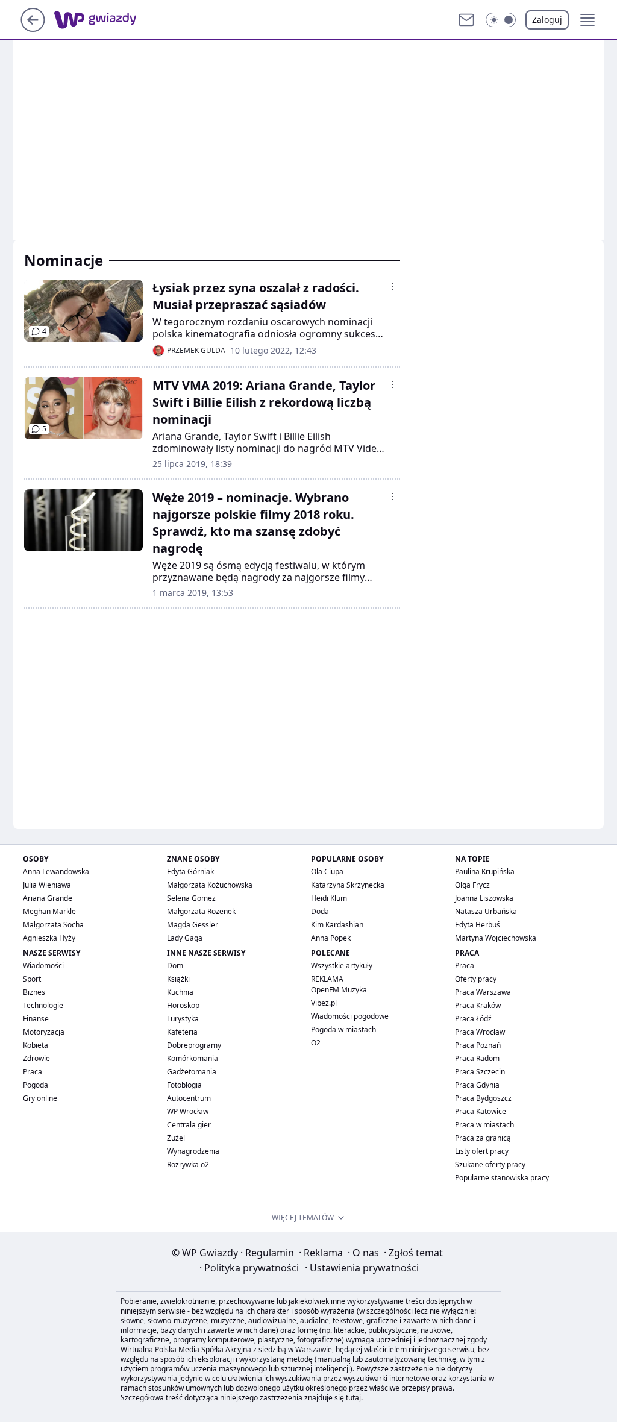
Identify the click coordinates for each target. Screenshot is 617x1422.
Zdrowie (36, 1058)
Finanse (36, 1018)
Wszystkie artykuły (341, 965)
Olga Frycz (472, 885)
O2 (316, 1043)
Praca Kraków (478, 1005)
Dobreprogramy (194, 1045)
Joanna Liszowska (484, 898)
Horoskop (183, 1005)
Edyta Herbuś (477, 924)
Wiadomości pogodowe (350, 1016)
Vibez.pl (324, 1003)
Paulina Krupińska (485, 871)
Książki (178, 979)
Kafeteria (182, 1032)
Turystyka (183, 1018)
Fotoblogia (184, 1085)
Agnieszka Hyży (49, 938)
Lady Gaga (184, 938)
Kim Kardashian (337, 924)
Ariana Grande (47, 898)
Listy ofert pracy (482, 1151)
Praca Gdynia (477, 1085)
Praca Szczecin (480, 1071)
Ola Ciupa (327, 871)
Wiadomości (43, 965)
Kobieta (35, 1045)
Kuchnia (180, 992)
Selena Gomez (191, 898)
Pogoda (35, 1085)
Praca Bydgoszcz (483, 1098)
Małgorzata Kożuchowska (209, 885)
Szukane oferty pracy (490, 1164)
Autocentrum (189, 1098)
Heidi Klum (329, 898)
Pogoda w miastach (343, 1029)
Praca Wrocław (480, 1032)
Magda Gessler (192, 924)
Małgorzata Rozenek (201, 911)
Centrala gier (189, 1125)
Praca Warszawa (483, 992)
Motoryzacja (43, 1032)
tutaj (353, 1397)
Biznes (34, 992)
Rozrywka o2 (188, 1164)
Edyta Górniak (190, 871)
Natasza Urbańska (486, 911)
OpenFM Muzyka (339, 990)
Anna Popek (331, 938)
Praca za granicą (483, 1138)
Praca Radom (477, 1058)
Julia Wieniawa (47, 885)
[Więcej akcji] (393, 287)
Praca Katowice (480, 1111)
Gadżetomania (191, 1071)
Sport (32, 979)
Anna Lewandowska (56, 871)
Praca (32, 1071)
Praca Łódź (473, 1018)
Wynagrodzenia (193, 1151)
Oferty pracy (475, 979)
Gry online (40, 1098)
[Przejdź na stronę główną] (32, 28)
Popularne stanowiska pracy (502, 1178)
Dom (175, 965)
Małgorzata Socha (53, 924)
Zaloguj (547, 19)
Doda (320, 911)
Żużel (176, 1138)
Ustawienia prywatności (362, 1267)
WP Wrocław (187, 1111)
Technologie (43, 1005)
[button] (501, 20)
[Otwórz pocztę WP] (466, 20)
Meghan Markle (49, 911)
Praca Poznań (478, 1045)
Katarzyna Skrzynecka (347, 885)
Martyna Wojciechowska (495, 938)
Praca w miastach (484, 1125)
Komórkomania (192, 1058)
